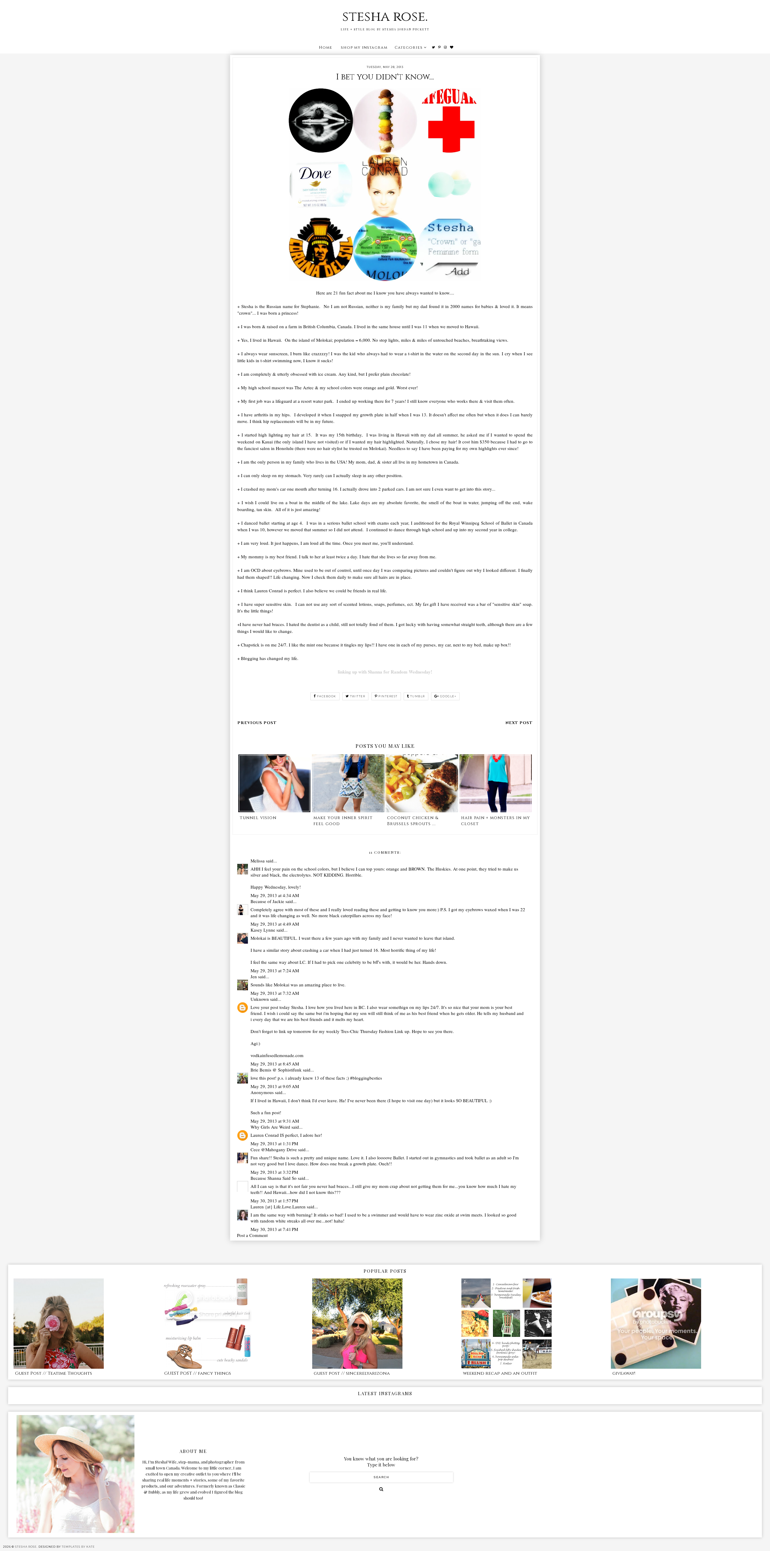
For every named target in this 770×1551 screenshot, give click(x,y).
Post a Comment (252, 1235)
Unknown (260, 999)
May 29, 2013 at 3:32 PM (274, 1172)
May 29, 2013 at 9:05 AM (275, 1086)
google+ (448, 696)
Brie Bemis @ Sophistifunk (276, 1070)
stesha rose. (385, 17)
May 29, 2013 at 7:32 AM (275, 993)
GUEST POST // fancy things (197, 1373)
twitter (357, 696)
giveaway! (623, 1373)
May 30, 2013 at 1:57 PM (274, 1201)
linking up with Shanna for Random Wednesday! (385, 671)
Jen (254, 976)
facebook (326, 696)
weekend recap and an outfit (500, 1373)
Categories (409, 47)
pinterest (388, 696)
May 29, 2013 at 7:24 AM (275, 970)
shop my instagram (364, 47)
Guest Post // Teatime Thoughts (53, 1373)
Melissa (258, 861)
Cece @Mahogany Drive (274, 1149)
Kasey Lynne (263, 930)
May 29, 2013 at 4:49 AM (275, 924)
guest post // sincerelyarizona (352, 1373)
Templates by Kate (78, 1546)
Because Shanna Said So (274, 1178)
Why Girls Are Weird (270, 1127)
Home (325, 47)
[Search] (381, 1489)
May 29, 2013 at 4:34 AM (275, 895)
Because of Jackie (267, 901)
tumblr (417, 696)
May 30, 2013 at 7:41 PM (274, 1229)
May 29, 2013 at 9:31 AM (275, 1121)
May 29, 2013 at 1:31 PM (274, 1143)
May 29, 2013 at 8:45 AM (275, 1064)
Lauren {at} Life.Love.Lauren (278, 1207)
